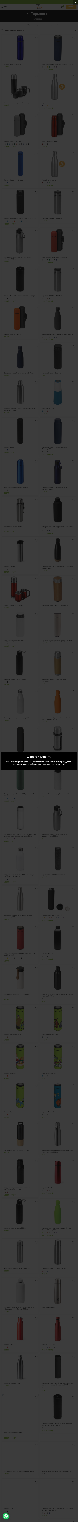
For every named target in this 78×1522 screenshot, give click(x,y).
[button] (6, 1516)
